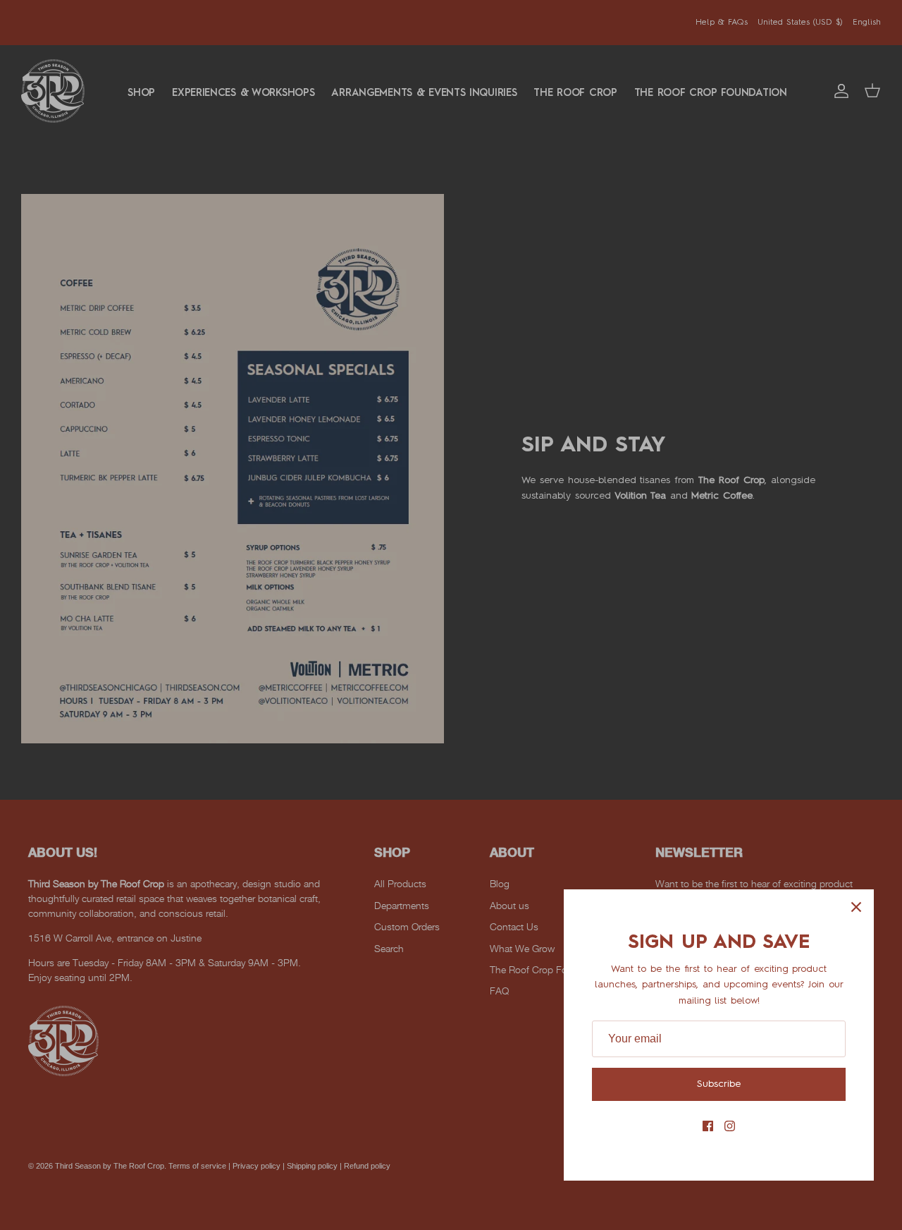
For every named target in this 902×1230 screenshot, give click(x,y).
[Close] (856, 906)
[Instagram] (729, 1126)
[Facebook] (708, 1126)
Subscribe (719, 1084)
